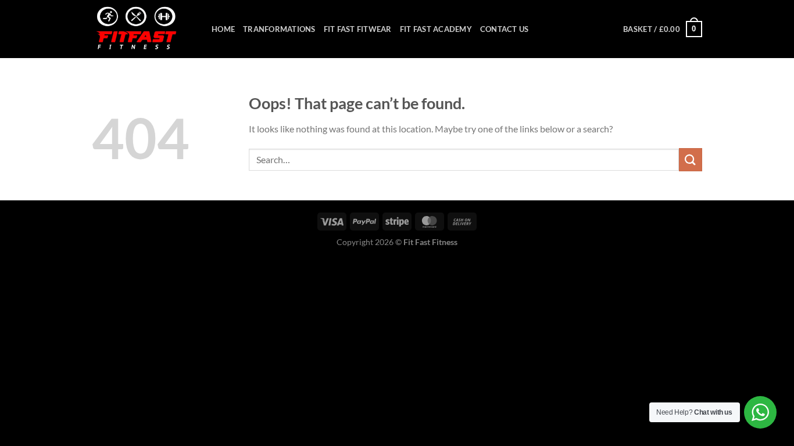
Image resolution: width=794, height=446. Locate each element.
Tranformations (279, 29)
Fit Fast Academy (436, 29)
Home (223, 29)
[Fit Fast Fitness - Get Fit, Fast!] (143, 29)
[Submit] (690, 159)
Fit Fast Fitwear (358, 29)
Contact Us (504, 29)
